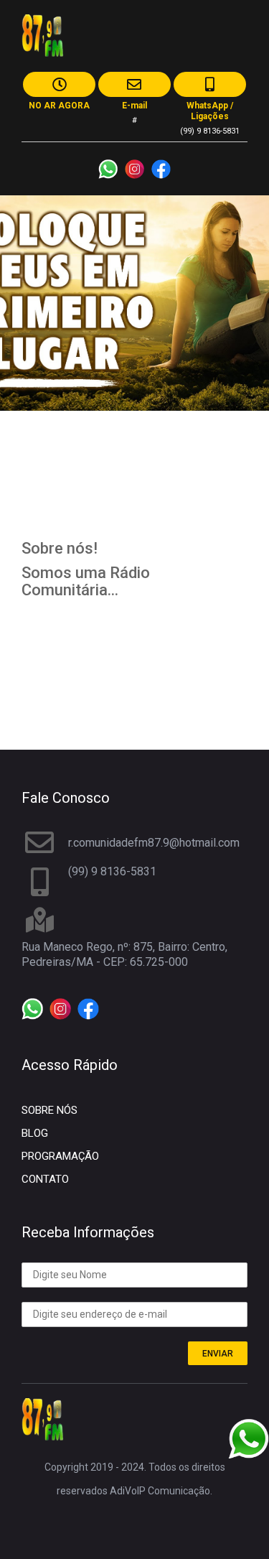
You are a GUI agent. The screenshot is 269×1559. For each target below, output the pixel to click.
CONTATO (45, 1179)
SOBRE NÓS (49, 1110)
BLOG (35, 1133)
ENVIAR (217, 1354)
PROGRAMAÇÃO (60, 1156)
